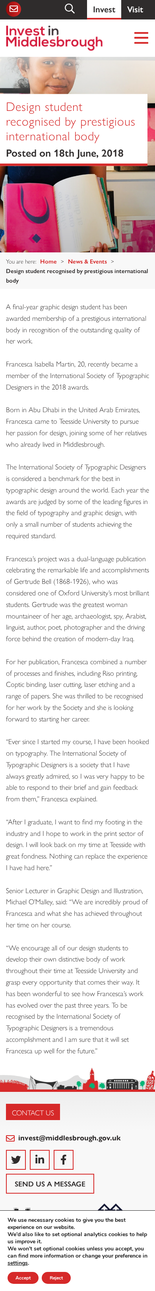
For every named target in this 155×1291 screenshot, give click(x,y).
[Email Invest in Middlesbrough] (13, 9)
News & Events (87, 261)
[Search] (70, 8)
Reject (56, 1278)
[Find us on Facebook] (64, 1160)
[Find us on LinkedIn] (40, 1160)
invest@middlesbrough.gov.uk (68, 1137)
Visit (135, 8)
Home (48, 261)
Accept (23, 1278)
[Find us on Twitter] (16, 1160)
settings (18, 1263)
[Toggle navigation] (141, 38)
